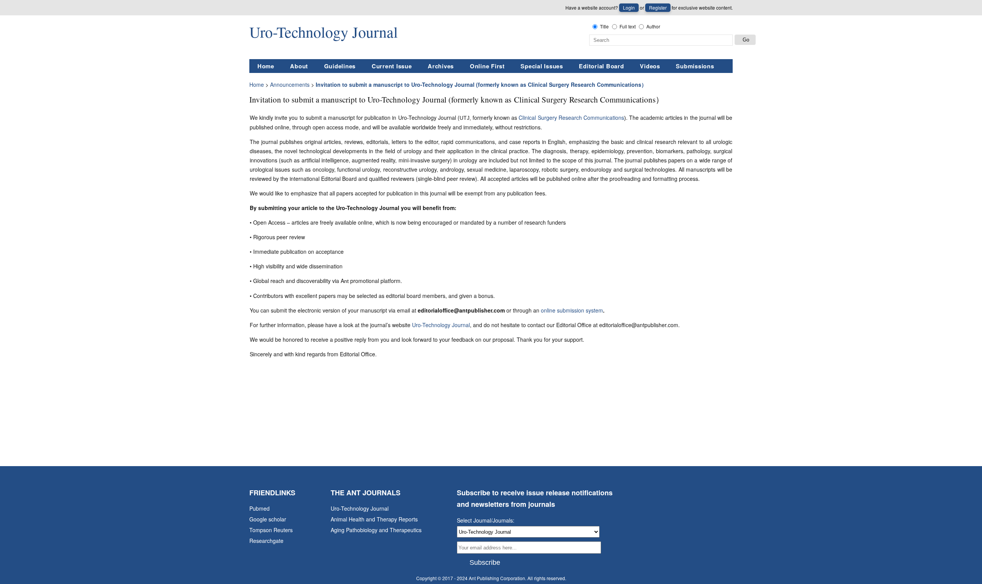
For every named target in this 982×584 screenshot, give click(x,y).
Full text (628, 26)
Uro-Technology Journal (441, 325)
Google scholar (267, 519)
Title (604, 26)
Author (653, 26)
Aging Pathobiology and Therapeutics (376, 530)
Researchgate (266, 540)
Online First (487, 66)
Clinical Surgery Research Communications (571, 117)
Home (265, 66)
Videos (650, 66)
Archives (441, 66)
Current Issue (392, 66)
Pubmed (259, 508)
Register (658, 7)
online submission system (572, 310)
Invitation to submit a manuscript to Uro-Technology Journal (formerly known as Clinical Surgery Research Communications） (481, 84)
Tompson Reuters (271, 530)
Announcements (290, 84)
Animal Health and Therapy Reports (374, 519)
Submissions (695, 66)
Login (629, 7)
